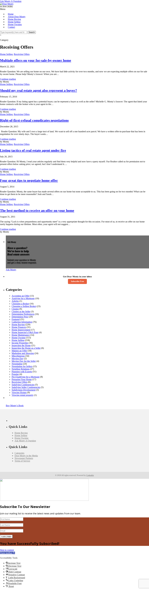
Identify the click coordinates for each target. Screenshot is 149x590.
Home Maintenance (21, 335)
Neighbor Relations (21, 369)
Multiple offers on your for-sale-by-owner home (35, 60)
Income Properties (20, 343)
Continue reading (8, 79)
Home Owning (15, 24)
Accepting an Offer (20, 296)
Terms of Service (22, 461)
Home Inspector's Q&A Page (25, 332)
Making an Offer (19, 350)
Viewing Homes (19, 392)
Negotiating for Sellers (22, 366)
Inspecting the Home (21, 345)
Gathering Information (22, 322)
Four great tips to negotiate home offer (29, 180)
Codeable (90, 475)
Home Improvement (21, 330)
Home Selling (14, 22)
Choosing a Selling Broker (24, 306)
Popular (15, 374)
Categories (19, 453)
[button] (7, 553)
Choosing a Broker (20, 303)
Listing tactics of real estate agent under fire (33, 150)
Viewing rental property (22, 395)
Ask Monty (11, 269)
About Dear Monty (16, 16)
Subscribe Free (77, 281)
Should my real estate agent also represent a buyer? (38, 90)
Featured (16, 319)
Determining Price (20, 316)
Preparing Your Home (22, 379)
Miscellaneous (18, 356)
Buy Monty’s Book (15, 405)
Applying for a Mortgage (23, 298)
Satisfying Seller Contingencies (26, 387)
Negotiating (17, 364)
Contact (11, 27)
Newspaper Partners (24, 458)
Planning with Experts (22, 371)
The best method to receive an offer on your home (37, 210)
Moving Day (17, 358)
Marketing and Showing (23, 353)
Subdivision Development (24, 390)
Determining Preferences (23, 314)
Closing (15, 309)
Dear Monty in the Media (26, 455)
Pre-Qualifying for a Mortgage (26, 377)
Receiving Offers (22, 54)
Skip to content (7, 550)
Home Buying (14, 19)
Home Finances (19, 327)
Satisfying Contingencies (23, 384)
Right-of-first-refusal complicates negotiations (34, 120)
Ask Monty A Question (10, 1)
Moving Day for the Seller (24, 361)
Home (11, 14)
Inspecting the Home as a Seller (26, 348)
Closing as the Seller (21, 311)
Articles (15, 301)
